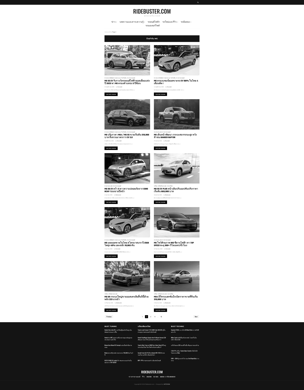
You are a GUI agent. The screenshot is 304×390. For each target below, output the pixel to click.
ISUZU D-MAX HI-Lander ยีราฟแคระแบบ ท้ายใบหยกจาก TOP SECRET (118, 361)
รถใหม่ (155, 186)
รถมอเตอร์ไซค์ (153, 25)
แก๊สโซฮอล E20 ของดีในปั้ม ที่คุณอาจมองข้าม (185, 345)
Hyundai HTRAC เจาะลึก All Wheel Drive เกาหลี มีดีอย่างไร (185, 331)
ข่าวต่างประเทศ (158, 132)
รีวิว (143, 377)
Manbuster (118, 195)
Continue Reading (111, 94)
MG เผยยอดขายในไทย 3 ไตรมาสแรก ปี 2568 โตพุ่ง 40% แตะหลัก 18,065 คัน (126, 244)
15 (161, 317)
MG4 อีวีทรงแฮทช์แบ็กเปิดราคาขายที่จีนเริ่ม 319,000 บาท (176, 298)
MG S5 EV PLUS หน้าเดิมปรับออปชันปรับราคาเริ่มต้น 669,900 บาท (176, 190)
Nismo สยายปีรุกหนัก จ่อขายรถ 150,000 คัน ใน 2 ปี (118, 354)
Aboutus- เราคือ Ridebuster (167, 377)
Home (106, 32)
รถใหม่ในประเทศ (162, 186)
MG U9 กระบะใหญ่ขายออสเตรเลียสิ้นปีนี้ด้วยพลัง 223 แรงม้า (126, 298)
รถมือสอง (185, 22)
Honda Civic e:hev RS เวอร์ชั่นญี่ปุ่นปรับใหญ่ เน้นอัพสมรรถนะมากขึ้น (118, 331)
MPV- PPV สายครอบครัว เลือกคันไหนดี (149, 360)
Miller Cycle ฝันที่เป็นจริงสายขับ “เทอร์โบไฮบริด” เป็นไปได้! (184, 339)
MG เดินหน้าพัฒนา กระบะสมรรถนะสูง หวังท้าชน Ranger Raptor (175, 136)
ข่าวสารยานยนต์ (131, 78)
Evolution (149, 377)
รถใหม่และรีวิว (169, 22)
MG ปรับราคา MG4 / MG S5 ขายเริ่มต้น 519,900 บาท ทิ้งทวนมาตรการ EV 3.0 (126, 136)
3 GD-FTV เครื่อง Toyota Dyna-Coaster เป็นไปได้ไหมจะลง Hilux (184, 352)
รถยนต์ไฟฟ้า (154, 22)
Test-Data (155, 377)
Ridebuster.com (152, 11)
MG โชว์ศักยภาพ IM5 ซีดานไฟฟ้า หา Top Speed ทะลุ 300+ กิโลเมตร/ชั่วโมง (174, 244)
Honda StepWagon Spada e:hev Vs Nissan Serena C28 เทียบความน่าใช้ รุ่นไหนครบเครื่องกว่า (152, 339)
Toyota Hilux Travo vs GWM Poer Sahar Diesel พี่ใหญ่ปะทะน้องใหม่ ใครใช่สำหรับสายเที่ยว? (152, 346)
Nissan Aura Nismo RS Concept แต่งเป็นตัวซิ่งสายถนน (118, 346)
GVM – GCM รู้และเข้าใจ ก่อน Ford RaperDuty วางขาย (185, 359)
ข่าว (113, 22)
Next (196, 316)
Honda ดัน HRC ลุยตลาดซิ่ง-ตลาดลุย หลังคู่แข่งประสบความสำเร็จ (118, 339)
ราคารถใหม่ (170, 186)
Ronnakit (120, 87)
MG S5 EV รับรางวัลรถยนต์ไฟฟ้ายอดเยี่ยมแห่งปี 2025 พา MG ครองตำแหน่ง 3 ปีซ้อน (127, 82)
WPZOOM (167, 384)
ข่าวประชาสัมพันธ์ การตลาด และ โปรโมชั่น (115, 78)
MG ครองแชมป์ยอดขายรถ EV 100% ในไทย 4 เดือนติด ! (176, 82)
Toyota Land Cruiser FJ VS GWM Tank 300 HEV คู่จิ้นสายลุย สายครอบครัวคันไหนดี (151, 331)
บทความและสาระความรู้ (132, 22)
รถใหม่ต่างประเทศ (112, 294)
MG (110, 32)
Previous (109, 316)
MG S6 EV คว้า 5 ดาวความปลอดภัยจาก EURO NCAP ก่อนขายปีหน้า (126, 190)
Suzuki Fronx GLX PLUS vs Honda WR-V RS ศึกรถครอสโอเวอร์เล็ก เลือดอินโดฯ (151, 354)
